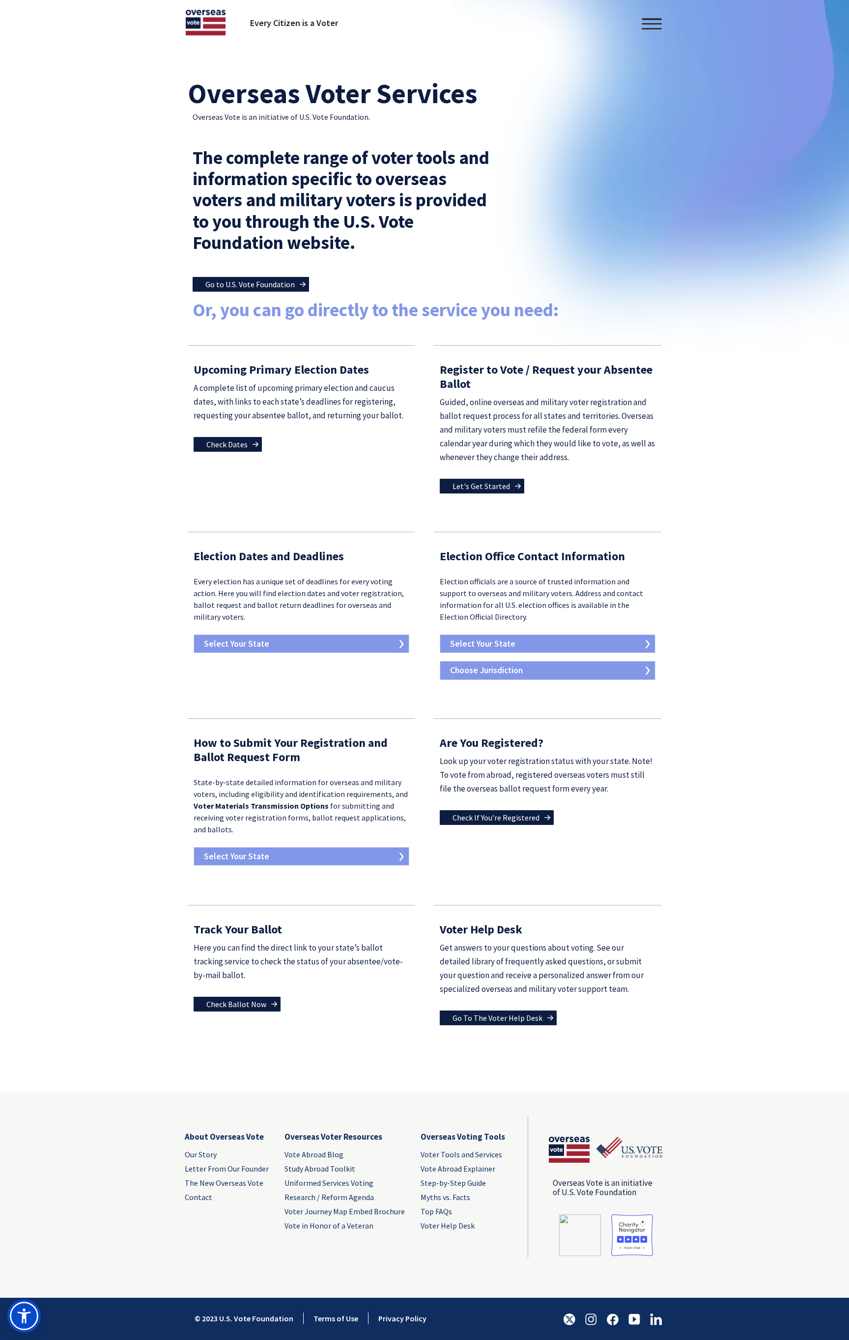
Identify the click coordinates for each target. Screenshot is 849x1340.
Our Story (201, 1154)
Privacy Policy (402, 1318)
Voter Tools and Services (461, 1154)
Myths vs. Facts (445, 1197)
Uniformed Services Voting (328, 1183)
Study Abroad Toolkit (319, 1169)
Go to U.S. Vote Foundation (250, 284)
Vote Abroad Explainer (458, 1169)
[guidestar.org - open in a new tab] (580, 1234)
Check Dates (227, 444)
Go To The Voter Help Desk (497, 1018)
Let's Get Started (481, 486)
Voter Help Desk (448, 1226)
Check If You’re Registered (496, 817)
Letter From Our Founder (227, 1169)
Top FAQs (436, 1211)
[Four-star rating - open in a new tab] (632, 1234)
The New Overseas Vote (224, 1183)
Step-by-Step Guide (453, 1183)
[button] (24, 1316)
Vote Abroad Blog (313, 1154)
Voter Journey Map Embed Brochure (344, 1211)
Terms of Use (335, 1318)
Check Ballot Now (236, 1004)
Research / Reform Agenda (329, 1197)
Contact (198, 1197)
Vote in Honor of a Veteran (328, 1226)
